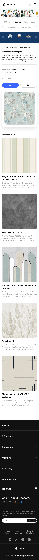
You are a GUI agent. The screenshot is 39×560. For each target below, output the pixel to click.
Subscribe (32, 520)
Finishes (18, 22)
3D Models (7, 22)
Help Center (8, 488)
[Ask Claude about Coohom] (15, 502)
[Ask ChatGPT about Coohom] (4, 502)
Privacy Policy (7, 532)
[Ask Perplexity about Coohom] (10, 502)
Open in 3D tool (28, 85)
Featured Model (29, 22)
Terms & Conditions (30, 532)
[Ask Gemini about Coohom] (21, 502)
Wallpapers (14, 47)
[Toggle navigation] (35, 4)
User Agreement (18, 532)
